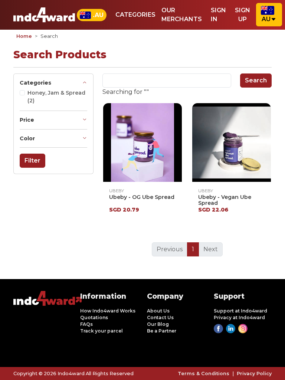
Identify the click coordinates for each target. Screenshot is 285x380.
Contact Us (160, 317)
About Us (158, 311)
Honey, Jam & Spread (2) (56, 96)
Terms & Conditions (203, 373)
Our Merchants (181, 15)
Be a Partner (161, 331)
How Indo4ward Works (107, 311)
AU (266, 19)
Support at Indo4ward (240, 311)
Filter (32, 160)
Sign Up (242, 15)
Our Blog (158, 324)
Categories (135, 14)
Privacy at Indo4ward (239, 317)
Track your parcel (101, 331)
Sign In (218, 15)
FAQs (86, 324)
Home (24, 36)
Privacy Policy (254, 373)
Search (256, 80)
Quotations (94, 317)
